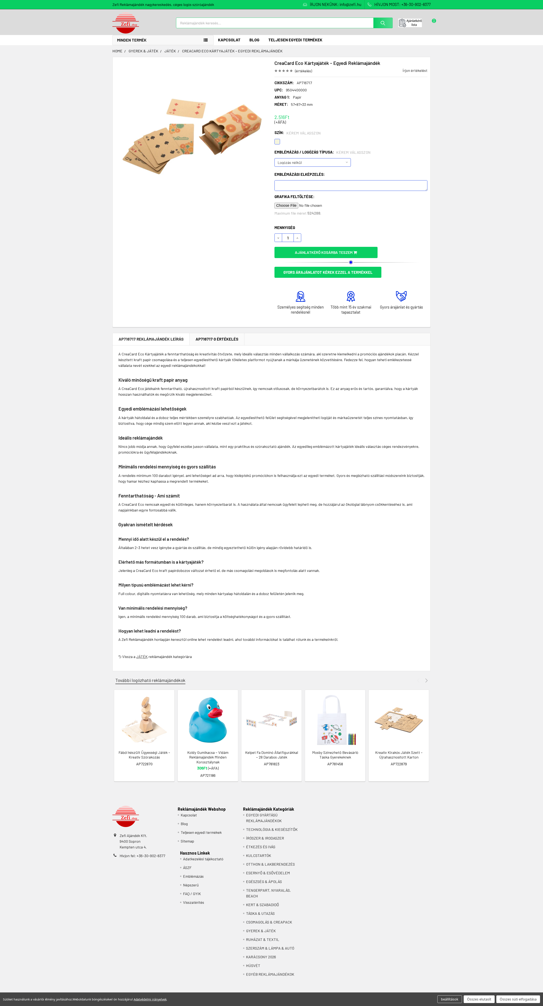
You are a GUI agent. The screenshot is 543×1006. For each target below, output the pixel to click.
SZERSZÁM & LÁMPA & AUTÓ (270, 948)
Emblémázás (193, 876)
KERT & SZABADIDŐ (262, 904)
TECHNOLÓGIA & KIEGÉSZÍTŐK (272, 829)
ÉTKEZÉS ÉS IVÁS (260, 846)
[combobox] (284, 23)
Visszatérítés (193, 902)
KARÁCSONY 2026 (261, 956)
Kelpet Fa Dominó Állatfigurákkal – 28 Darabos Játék (271, 755)
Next (426, 680)
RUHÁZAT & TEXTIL (262, 939)
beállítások (449, 999)
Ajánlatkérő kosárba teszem (324, 252)
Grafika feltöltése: (294, 196)
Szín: (297, 132)
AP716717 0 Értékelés (217, 339)
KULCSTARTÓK (258, 855)
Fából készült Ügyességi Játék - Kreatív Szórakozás (144, 755)
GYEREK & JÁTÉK (261, 930)
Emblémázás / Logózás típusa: (322, 152)
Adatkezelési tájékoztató (203, 858)
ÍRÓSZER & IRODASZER (265, 838)
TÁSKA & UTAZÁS (260, 913)
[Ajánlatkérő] (414, 23)
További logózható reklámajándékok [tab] (150, 680)
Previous (419, 680)
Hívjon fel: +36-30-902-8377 (142, 855)
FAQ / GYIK (192, 893)
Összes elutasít (479, 999)
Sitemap (187, 841)
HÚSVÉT (253, 965)
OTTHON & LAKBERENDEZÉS (270, 864)
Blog (254, 39)
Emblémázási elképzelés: (299, 174)
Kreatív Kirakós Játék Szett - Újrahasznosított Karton (399, 755)
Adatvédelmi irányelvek (150, 999)
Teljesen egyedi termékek (295, 39)
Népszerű (191, 885)
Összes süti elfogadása (518, 999)
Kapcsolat (229, 39)
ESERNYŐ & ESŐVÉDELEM (268, 872)
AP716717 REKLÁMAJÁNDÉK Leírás (151, 339)
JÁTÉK (142, 656)
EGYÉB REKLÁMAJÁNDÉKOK (270, 974)
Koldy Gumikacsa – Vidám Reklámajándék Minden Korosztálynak (207, 757)
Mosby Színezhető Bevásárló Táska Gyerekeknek (335, 755)
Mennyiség (284, 227)
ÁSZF (187, 867)
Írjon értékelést (415, 70)
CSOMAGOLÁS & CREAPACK (269, 922)
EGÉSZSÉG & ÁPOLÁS (264, 881)
